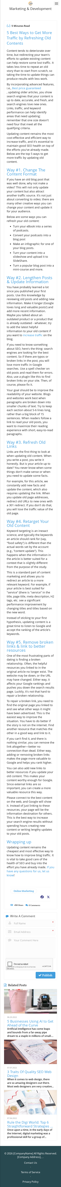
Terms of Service (30, 1172)
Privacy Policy (30, 1181)
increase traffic (33, 335)
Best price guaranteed (26, 88)
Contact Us (30, 1162)
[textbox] (30, 9)
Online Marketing (24, 891)
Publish (47, 975)
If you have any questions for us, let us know (30, 871)
